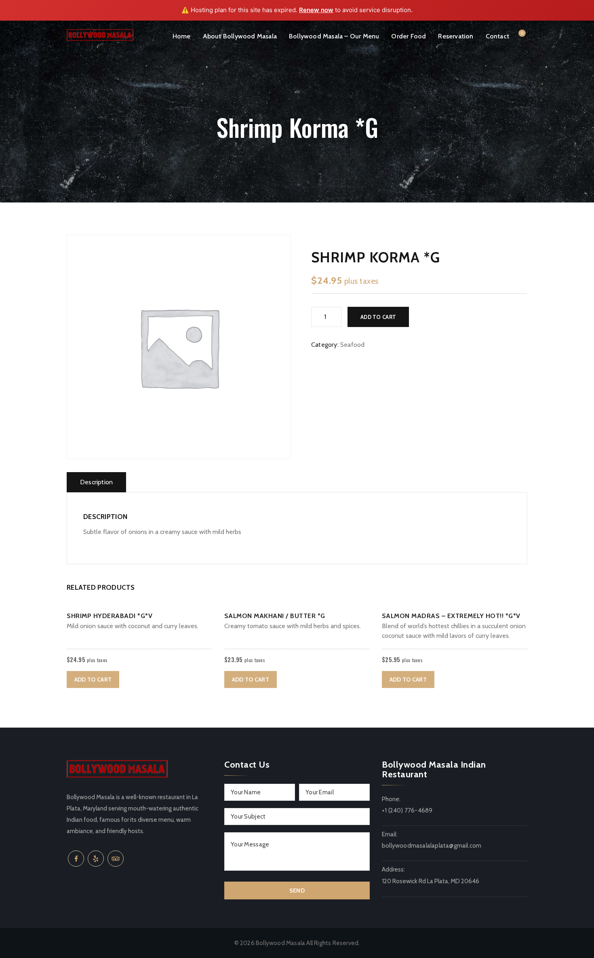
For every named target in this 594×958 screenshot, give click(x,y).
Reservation (455, 36)
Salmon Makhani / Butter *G (274, 616)
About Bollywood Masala (240, 36)
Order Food (408, 36)
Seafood (352, 344)
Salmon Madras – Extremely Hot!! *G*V (451, 616)
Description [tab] (96, 482)
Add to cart (378, 317)
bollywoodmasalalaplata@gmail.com (431, 845)
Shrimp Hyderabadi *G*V (109, 616)
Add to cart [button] (93, 679)
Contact (497, 36)
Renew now (316, 10)
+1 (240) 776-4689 (407, 810)
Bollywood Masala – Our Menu (334, 36)
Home (182, 36)
